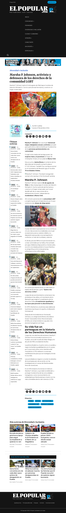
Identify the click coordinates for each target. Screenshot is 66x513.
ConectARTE (29, 42)
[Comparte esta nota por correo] (40, 136)
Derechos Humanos (35, 407)
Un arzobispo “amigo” (14, 189)
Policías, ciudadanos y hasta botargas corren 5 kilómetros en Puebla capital (16, 361)
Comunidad (29, 21)
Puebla (31, 401)
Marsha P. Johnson (47, 404)
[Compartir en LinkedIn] (46, 136)
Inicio (27, 17)
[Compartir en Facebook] (27, 136)
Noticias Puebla (47, 401)
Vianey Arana (44, 444)
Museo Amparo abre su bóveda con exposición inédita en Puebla (16, 202)
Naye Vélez (12, 444)
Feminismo (28, 25)
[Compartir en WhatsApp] (33, 136)
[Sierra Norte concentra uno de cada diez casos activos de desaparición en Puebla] (17, 463)
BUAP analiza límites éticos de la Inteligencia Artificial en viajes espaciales (16, 377)
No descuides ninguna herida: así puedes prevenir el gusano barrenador (16, 279)
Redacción (27, 444)
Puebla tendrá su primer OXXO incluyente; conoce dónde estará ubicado (48, 437)
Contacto (42, 502)
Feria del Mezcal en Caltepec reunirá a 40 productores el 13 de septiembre (16, 264)
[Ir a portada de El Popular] (33, 9)
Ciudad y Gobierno (31, 34)
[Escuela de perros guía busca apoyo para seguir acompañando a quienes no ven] (17, 428)
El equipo (36, 502)
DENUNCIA (52, 2)
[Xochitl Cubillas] (28, 127)
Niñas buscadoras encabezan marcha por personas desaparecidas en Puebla (16, 327)
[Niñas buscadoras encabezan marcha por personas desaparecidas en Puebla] (32, 463)
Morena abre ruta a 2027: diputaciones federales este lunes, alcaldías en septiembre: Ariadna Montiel (16, 175)
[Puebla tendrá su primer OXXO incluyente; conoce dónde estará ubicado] (48, 428)
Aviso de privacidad (50, 502)
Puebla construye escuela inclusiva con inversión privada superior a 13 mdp (16, 294)
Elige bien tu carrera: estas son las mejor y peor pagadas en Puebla (16, 233)
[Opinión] (33, 62)
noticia (38, 401)
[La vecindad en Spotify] (16, 131)
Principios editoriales (27, 502)
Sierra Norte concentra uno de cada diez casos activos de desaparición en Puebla (16, 156)
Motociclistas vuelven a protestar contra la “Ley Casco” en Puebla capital (16, 344)
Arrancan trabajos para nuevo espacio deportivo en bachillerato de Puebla (16, 311)
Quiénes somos (17, 502)
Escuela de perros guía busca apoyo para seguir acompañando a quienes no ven (16, 437)
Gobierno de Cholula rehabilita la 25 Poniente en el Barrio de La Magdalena (31, 437)
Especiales (29, 50)
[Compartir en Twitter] (30, 136)
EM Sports (28, 46)
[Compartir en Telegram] (36, 136)
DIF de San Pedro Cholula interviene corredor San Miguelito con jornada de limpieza (16, 249)
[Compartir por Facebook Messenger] (43, 136)
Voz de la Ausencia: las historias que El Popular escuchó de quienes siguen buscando (16, 218)
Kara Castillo (12, 482)
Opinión (28, 38)
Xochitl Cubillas (37, 126)
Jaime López (28, 480)
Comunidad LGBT (34, 404)
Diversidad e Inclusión (33, 29)
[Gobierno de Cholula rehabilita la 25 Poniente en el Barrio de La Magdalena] (32, 428)
